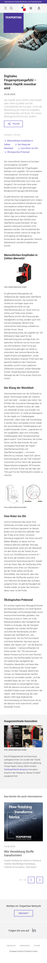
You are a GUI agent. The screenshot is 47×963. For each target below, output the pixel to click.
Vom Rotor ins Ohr (29, 148)
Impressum (11, 946)
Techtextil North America (15, 769)
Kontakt (37, 946)
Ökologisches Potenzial (18, 152)
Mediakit (23, 913)
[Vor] (39, 880)
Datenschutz (25, 946)
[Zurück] (31, 880)
